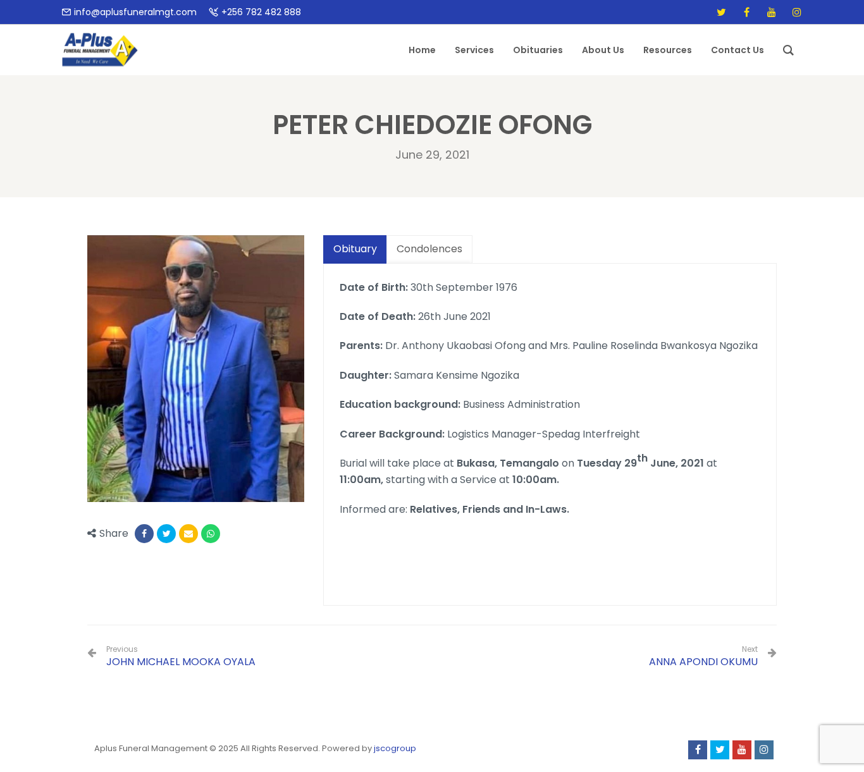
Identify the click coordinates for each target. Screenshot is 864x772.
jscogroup (395, 748)
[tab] (355, 249)
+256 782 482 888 (261, 12)
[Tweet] (166, 533)
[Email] (188, 533)
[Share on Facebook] (144, 533)
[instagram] (797, 12)
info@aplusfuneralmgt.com (135, 12)
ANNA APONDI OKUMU (703, 661)
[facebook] (746, 12)
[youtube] (772, 12)
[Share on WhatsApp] (210, 533)
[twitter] (721, 12)
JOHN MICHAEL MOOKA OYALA (181, 656)
